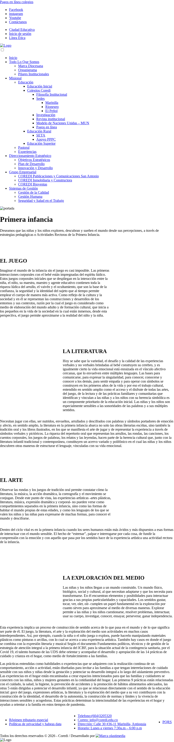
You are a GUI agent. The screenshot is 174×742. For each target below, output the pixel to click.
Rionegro (52, 107)
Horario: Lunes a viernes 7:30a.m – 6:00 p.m (110, 728)
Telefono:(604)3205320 (95, 716)
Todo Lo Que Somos (24, 62)
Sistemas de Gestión (23, 188)
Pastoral (23, 147)
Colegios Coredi (39, 90)
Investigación (45, 115)
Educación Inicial (39, 86)
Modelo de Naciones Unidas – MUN (62, 123)
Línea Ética (17, 38)
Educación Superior (41, 143)
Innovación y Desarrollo (35, 168)
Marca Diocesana (30, 66)
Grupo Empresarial (22, 172)
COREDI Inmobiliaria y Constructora (45, 180)
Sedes (40, 98)
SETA (40, 135)
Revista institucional (50, 119)
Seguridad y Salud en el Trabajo (41, 201)
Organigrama (27, 70)
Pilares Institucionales (33, 74)
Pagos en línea (46, 127)
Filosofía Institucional (51, 94)
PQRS (167, 722)
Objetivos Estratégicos (34, 160)
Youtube (15, 18)
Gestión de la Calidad (33, 192)
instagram (16, 14)
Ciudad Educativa (22, 30)
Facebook (16, 10)
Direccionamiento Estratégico (30, 156)
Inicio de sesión (20, 34)
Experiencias (27, 152)
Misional (15, 78)
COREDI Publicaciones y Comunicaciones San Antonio (58, 176)
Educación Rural (39, 131)
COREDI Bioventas (32, 184)
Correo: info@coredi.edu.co (98, 720)
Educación (25, 82)
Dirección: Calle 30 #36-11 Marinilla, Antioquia (112, 724)
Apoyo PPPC (46, 139)
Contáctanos (18, 22)
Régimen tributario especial (28, 720)
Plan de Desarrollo (31, 164)
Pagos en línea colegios (16, 2)
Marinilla (51, 103)
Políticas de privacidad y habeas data (35, 724)
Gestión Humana (30, 196)
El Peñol (51, 111)
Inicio (13, 58)
